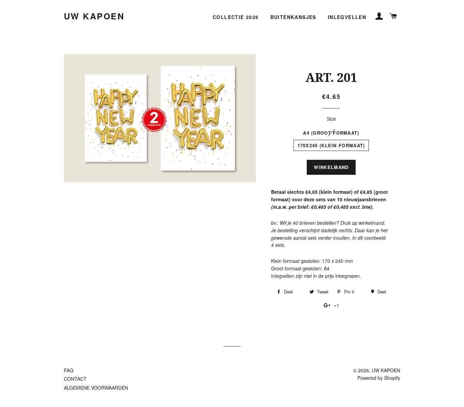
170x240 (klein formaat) (331, 145)
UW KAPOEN (94, 16)
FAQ (68, 370)
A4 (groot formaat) (331, 133)
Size (331, 118)
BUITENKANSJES (293, 17)
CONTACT (75, 378)
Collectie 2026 (236, 17)
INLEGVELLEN (347, 17)
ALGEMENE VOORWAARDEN (96, 387)
